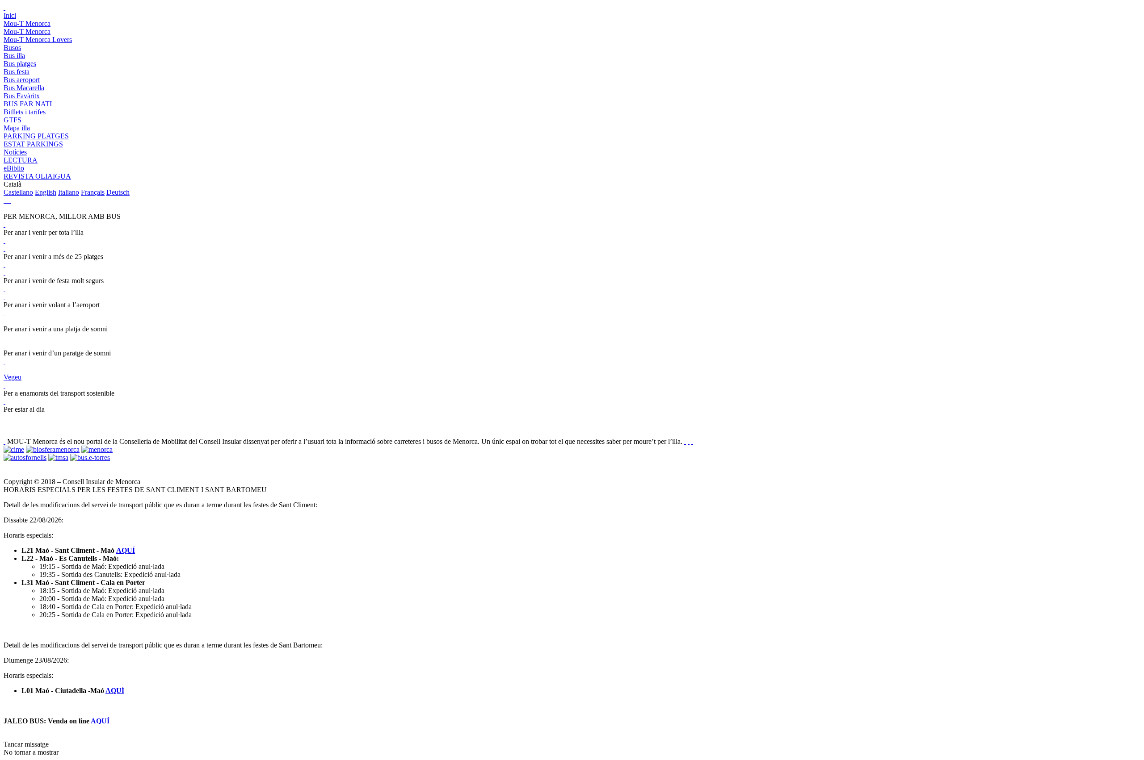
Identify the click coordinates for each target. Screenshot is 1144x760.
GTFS (12, 120)
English (45, 192)
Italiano (68, 192)
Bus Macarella (24, 88)
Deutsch (118, 192)
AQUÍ (125, 550)
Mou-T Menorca (27, 23)
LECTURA (21, 160)
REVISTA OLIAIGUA (37, 176)
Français (93, 192)
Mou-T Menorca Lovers (38, 39)
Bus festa (16, 71)
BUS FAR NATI (28, 104)
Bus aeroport (22, 80)
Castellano (18, 192)
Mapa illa (17, 128)
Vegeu (12, 377)
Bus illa (14, 55)
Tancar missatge (26, 744)
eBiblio (14, 168)
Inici (10, 15)
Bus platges (20, 63)
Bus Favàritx (22, 96)
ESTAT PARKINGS (33, 144)
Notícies (15, 152)
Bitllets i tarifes (25, 112)
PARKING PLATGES (36, 136)
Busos (12, 47)
